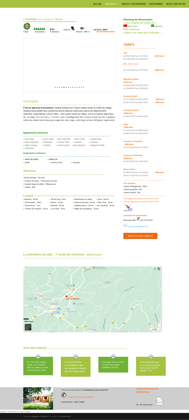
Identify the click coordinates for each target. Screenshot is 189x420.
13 (81, 87)
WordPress (66, 416)
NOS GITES (110, 4)
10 (74, 87)
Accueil (97, 4)
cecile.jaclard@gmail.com (138, 226)
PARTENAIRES (156, 4)
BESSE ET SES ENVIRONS (134, 4)
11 (77, 87)
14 (83, 87)
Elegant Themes (39, 416)
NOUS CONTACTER (175, 4)
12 (79, 87)
